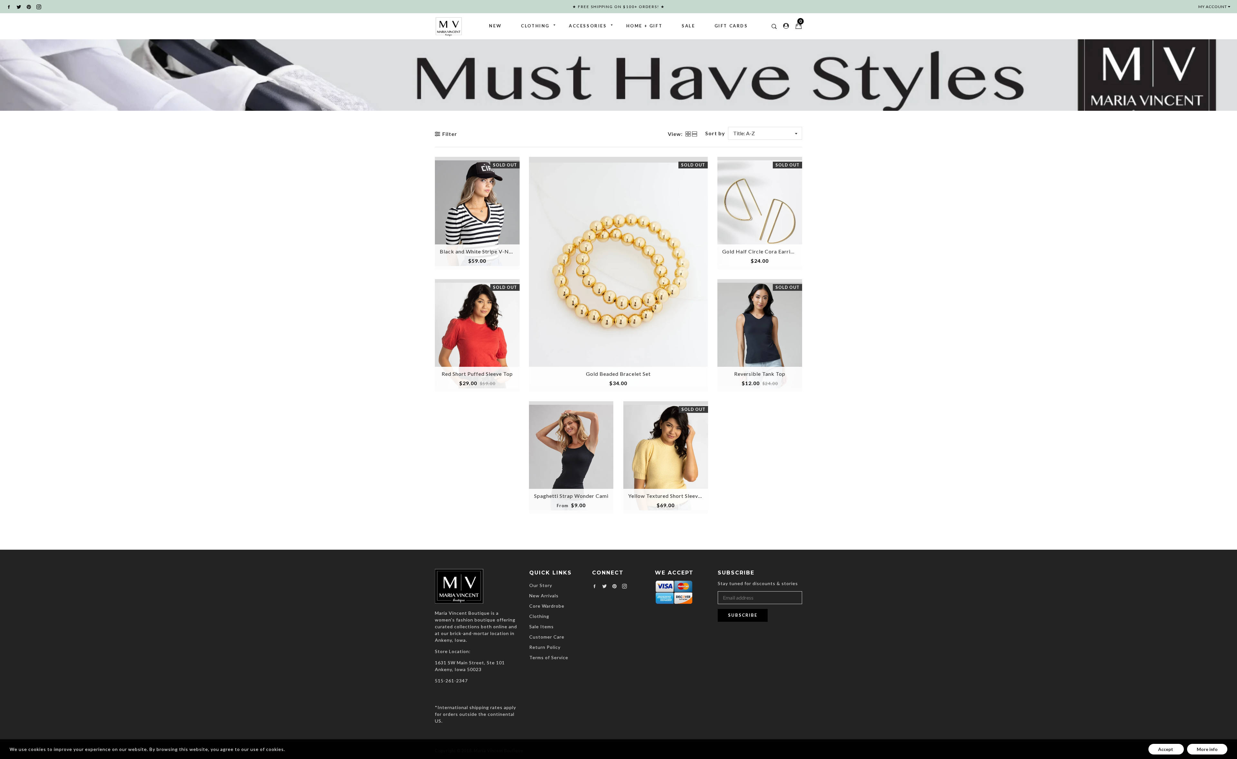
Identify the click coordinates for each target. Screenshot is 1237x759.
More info (1207, 749)
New (495, 25)
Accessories (588, 25)
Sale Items (541, 626)
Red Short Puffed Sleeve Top (477, 374)
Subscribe (742, 615)
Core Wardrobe (546, 606)
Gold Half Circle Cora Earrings (760, 251)
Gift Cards (731, 25)
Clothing (535, 25)
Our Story (540, 585)
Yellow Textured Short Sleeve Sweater (675, 496)
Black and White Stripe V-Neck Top (484, 251)
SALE (688, 25)
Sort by (715, 133)
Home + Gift (644, 25)
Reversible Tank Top (759, 374)
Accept (1166, 749)
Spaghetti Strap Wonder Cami (571, 496)
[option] (618, 74)
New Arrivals (544, 595)
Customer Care (546, 637)
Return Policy (545, 647)
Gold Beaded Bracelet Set (618, 374)
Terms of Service (548, 657)
